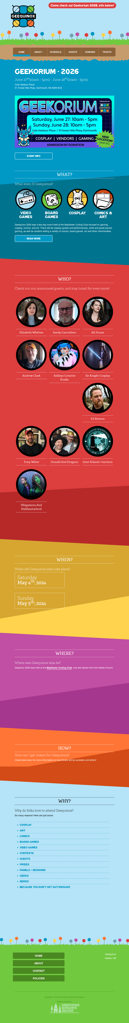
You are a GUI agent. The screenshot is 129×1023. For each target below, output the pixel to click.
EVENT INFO (33, 156)
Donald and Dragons (64, 462)
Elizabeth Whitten (31, 332)
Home (22, 51)
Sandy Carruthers (64, 332)
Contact (39, 971)
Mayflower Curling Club (59, 667)
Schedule (55, 51)
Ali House (97, 332)
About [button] (38, 51)
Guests (73, 51)
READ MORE (34, 238)
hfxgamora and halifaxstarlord (31, 507)
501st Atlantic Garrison (98, 462)
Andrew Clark (31, 375)
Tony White (31, 462)
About (38, 963)
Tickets (107, 51)
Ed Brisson (98, 419)
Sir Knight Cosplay (97, 375)
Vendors (90, 51)
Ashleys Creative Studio (64, 377)
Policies (39, 978)
